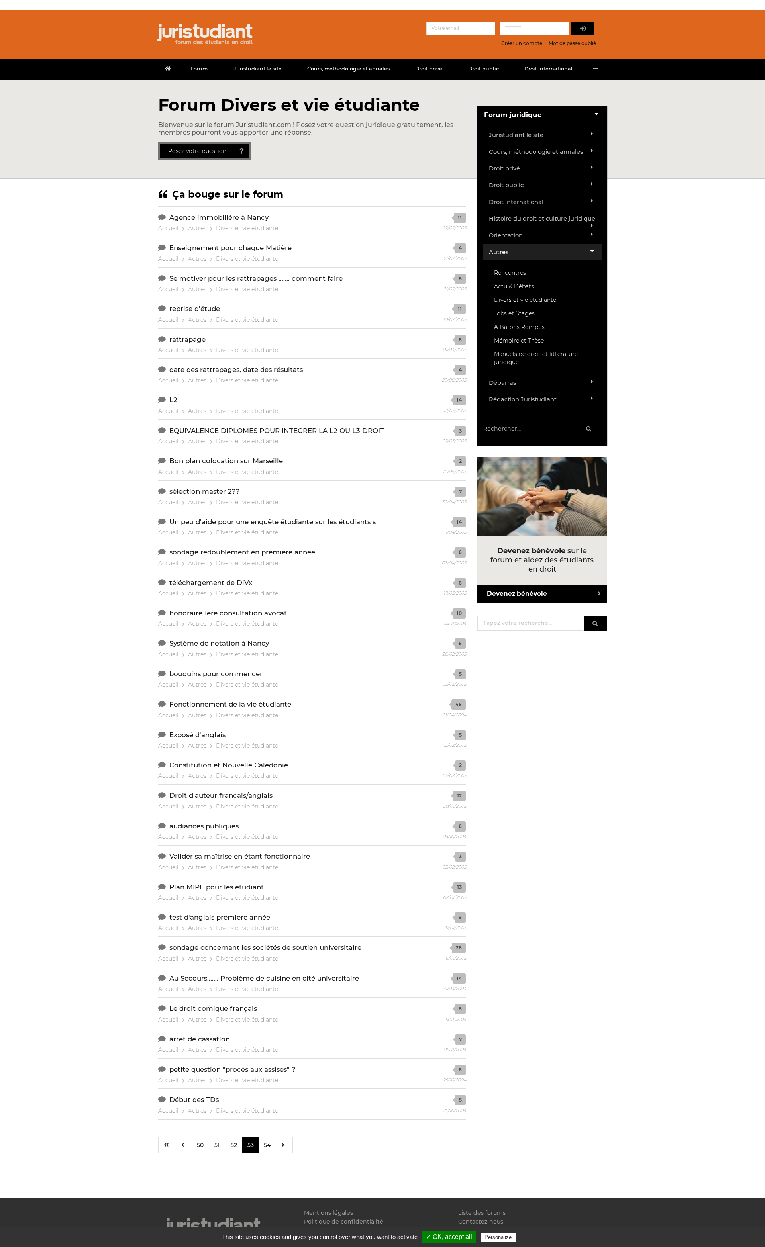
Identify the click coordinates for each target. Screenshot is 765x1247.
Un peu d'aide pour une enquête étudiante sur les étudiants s (272, 522)
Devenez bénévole (517, 593)
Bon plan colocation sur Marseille (226, 461)
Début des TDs (194, 1100)
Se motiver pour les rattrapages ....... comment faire (256, 278)
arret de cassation (199, 1039)
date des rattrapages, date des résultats (236, 370)
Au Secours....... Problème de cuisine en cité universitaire (264, 978)
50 (200, 1145)
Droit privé (428, 69)
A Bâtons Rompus (519, 327)
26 (459, 948)
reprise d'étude (194, 309)
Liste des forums (482, 1213)
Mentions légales (328, 1213)
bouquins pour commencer (216, 674)
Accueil (168, 228)
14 (459, 400)
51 (217, 1145)
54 (267, 1145)
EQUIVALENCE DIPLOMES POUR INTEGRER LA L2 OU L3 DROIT (276, 431)
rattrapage (187, 339)
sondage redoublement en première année (242, 552)
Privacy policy (534, 1237)
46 (458, 704)
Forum (199, 69)
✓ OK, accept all (449, 1236)
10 (459, 613)
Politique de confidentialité (343, 1221)
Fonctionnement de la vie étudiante (230, 704)
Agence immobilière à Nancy (219, 217)
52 (234, 1145)
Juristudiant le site (257, 69)
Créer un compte (521, 43)
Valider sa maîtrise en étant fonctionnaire (239, 856)
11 (460, 218)
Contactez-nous (480, 1221)
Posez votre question (197, 151)
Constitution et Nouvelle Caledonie (228, 765)
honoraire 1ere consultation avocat (228, 613)
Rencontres (510, 272)
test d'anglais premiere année (219, 917)
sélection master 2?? (204, 491)
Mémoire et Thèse (519, 340)
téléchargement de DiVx (210, 583)
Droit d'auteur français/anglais (221, 795)
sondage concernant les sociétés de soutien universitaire (265, 947)
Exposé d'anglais (197, 735)
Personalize (498, 1237)
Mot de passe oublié (572, 43)
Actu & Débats (514, 286)
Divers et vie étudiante (247, 228)
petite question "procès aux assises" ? (232, 1069)
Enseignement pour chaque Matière (230, 248)
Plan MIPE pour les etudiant (216, 887)
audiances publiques (204, 826)
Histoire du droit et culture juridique (542, 218)
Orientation (506, 235)
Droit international (548, 69)
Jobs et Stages (514, 313)
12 (459, 796)
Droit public (483, 69)
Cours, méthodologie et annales (348, 69)
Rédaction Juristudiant (523, 399)
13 (459, 887)
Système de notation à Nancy (219, 643)
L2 (173, 400)
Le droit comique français (213, 1008)
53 (250, 1145)
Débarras (502, 382)
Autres (197, 228)
